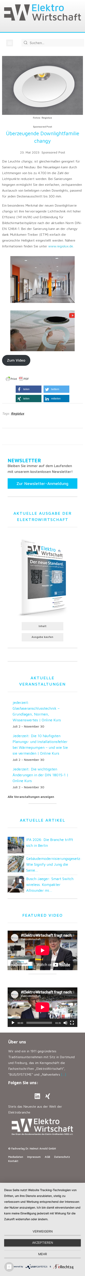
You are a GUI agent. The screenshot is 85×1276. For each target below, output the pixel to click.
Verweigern (43, 1231)
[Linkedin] (37, 1096)
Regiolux (17, 413)
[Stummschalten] (65, 1023)
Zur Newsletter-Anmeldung (42, 483)
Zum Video (16, 360)
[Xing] (48, 1096)
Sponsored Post (53, 152)
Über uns (17, 1041)
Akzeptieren (42, 1243)
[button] (9, 43)
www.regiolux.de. (61, 246)
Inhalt (42, 626)
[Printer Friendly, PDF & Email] (17, 379)
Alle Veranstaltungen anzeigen (31, 797)
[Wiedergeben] (13, 1023)
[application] (42, 1007)
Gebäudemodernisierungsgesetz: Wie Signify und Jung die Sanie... (53, 864)
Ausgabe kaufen (42, 637)
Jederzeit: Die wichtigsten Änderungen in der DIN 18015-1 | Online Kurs (40, 775)
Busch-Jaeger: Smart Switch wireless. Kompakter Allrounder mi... (49, 885)
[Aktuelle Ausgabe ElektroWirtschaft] (42, 577)
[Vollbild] (72, 1023)
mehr (42, 1254)
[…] (63, 1074)
